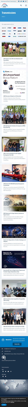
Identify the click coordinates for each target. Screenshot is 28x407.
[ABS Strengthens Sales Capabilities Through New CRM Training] (14, 288)
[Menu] (26, 5)
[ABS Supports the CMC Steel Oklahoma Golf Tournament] (14, 49)
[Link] (4, 5)
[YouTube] (23, 1)
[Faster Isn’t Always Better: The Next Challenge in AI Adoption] (14, 231)
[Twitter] (21, 1)
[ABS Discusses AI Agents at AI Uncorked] (14, 82)
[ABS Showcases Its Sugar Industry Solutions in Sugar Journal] (14, 203)
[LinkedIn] (19, 1)
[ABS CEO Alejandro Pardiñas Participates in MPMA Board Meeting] (14, 114)
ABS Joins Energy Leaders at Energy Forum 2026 (13, 326)
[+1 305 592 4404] (3, 351)
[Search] (21, 5)
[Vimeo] (26, 1)
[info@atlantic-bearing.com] (3, 349)
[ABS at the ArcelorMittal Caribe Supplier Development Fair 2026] (14, 144)
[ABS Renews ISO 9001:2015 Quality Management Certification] (14, 173)
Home (3, 16)
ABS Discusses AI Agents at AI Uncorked (12, 96)
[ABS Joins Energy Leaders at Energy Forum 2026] (14, 316)
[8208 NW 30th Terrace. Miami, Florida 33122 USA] (3, 354)
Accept (4, 404)
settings (12, 402)
